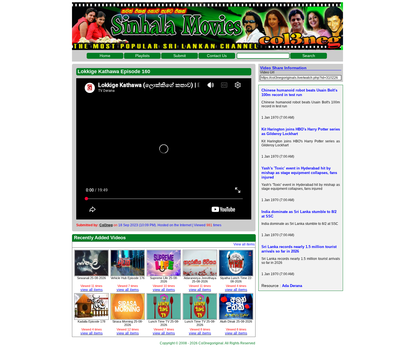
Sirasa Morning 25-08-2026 (127, 323)
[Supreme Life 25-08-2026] (163, 274)
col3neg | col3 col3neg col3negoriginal (207, 26)
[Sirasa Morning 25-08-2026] (127, 318)
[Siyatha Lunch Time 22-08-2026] (236, 274)
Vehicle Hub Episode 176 (128, 278)
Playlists (142, 55)
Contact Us (217, 55)
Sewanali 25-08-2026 (91, 278)
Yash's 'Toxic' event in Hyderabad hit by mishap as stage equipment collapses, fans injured (299, 172)
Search (308, 55)
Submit (179, 55)
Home (105, 55)
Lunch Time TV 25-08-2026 (163, 323)
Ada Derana (292, 286)
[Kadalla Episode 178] (91, 318)
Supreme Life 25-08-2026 (164, 279)
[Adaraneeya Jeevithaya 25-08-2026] (200, 274)
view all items (91, 290)
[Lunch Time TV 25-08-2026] (163, 318)
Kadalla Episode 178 (91, 321)
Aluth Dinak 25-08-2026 (236, 321)
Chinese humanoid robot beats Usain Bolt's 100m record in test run (299, 92)
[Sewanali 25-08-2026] (91, 274)
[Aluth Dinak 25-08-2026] (236, 318)
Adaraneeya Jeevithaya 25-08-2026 (200, 279)
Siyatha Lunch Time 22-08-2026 (236, 279)
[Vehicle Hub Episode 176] (127, 274)
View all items (244, 244)
